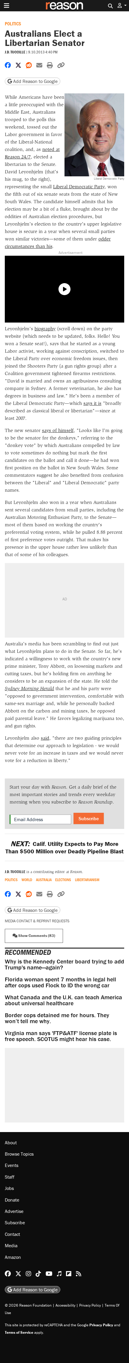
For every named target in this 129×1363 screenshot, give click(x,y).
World (27, 880)
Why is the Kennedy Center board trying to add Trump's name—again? (64, 964)
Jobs (9, 1188)
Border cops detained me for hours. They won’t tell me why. (57, 1018)
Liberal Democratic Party (78, 186)
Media (11, 1245)
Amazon (13, 1257)
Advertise (14, 1211)
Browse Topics (19, 1154)
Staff (9, 1177)
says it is (92, 403)
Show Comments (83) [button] (36, 935)
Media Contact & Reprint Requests (37, 920)
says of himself (58, 430)
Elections (63, 880)
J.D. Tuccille (15, 52)
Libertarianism (87, 880)
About (11, 1142)
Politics (13, 23)
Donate (12, 1200)
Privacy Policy (90, 1305)
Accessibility (65, 1305)
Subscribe (89, 818)
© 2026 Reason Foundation (28, 1305)
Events (11, 1165)
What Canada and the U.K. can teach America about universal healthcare (63, 1000)
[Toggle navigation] (6, 5)
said (45, 738)
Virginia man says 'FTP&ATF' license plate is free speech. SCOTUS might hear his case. (61, 1036)
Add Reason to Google (35, 81)
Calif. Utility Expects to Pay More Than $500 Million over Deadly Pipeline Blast (64, 847)
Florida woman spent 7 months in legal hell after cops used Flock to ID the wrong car (60, 982)
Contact (12, 1234)
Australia (44, 880)
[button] (122, 5)
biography (45, 329)
